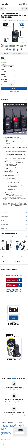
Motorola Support (4, 434)
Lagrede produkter (13, 425)
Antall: (2, 84)
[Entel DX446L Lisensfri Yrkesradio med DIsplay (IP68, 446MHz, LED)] (14, 32)
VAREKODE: (15, 53)
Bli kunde (22, 424)
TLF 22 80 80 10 (23, 3)
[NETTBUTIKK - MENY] (2, 8)
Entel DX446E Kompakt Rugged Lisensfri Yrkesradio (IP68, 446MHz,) (6, 256)
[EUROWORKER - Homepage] (6, 4)
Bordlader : (3, 74)
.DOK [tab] (2, 220)
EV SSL (2, 444)
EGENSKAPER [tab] (4, 224)
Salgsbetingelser (23, 426)
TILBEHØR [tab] (4, 212)
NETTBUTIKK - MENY (2, 8)
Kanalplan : (3, 64)
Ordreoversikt (12, 426)
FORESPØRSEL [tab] (5, 216)
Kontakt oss (5, 425)
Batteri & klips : (4, 79)
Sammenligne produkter (14, 424)
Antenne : (3, 69)
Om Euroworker (5, 426)
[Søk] (20, 8)
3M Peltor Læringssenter (5, 432)
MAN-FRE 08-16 (23, 4)
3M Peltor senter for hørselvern (7, 430)
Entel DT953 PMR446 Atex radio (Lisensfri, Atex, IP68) (20, 256)
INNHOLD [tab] (4, 228)
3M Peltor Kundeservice (5, 429)
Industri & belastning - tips (6, 433)
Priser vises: (7, 1)
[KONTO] (23, 8)
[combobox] (12, 8)
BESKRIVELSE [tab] (4, 99)
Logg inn (4, 424)
